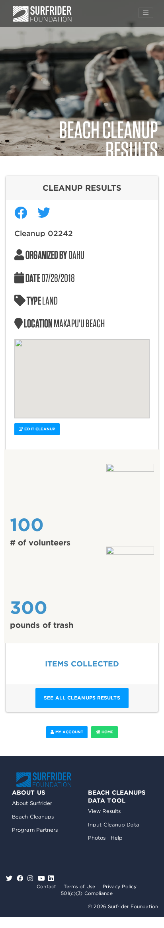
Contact (46, 886)
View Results (104, 811)
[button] (82, 374)
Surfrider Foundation (44, 779)
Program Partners (35, 829)
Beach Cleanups (33, 816)
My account (68, 732)
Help (117, 837)
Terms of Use (79, 886)
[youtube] (41, 878)
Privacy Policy (120, 886)
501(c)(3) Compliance (87, 893)
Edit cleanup (39, 429)
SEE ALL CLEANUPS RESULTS (82, 698)
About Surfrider (32, 803)
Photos (97, 837)
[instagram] (31, 878)
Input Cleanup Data (113, 824)
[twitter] (10, 878)
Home (107, 732)
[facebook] (21, 878)
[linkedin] (51, 878)
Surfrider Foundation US (42, 14)
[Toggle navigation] (145, 13)
